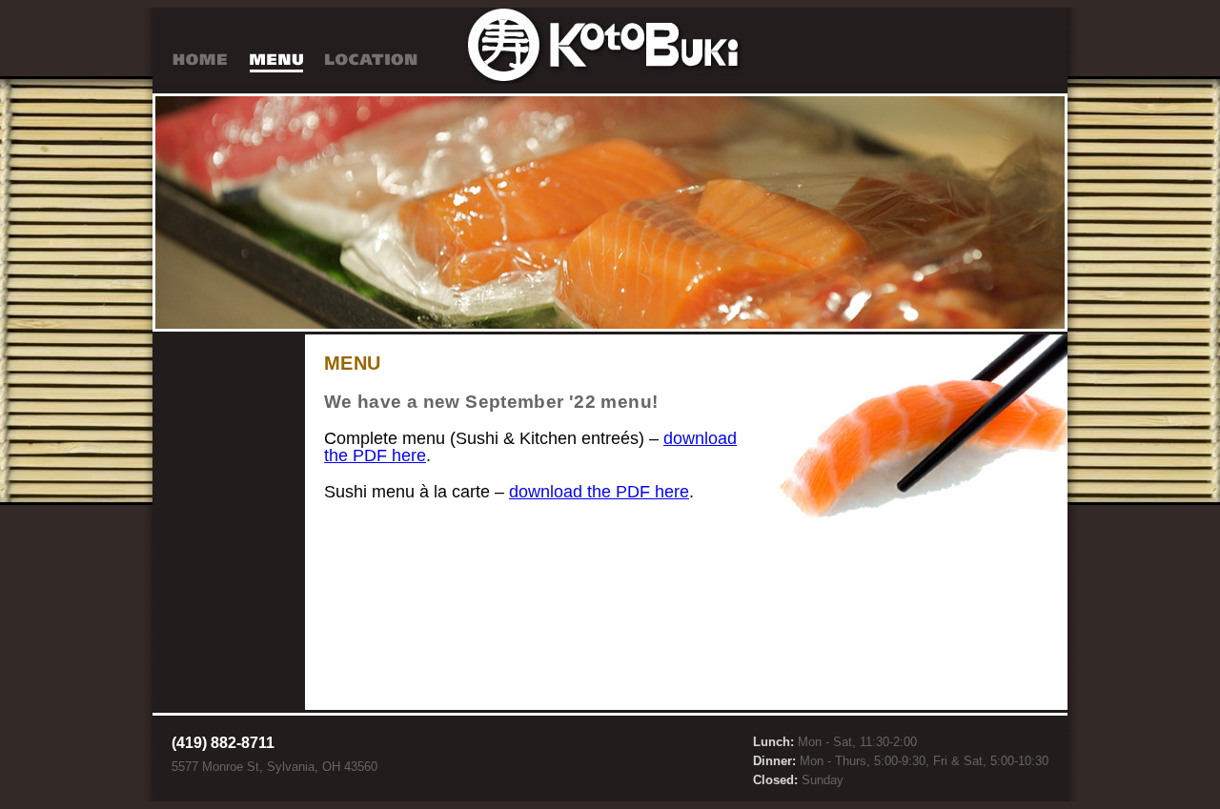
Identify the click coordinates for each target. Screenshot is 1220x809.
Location (370, 63)
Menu (276, 63)
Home (200, 63)
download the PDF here (599, 491)
